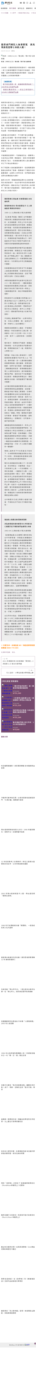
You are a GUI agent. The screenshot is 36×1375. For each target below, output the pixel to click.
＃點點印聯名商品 (23, 13)
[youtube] (20, 2)
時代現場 (12, 8)
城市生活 (21, 8)
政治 (13, 652)
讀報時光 (29, 8)
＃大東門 (13, 13)
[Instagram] (27, 2)
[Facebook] (24, 2)
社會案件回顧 (5, 652)
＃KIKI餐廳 (4, 13)
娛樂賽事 (4, 8)
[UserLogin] (30, 2)
